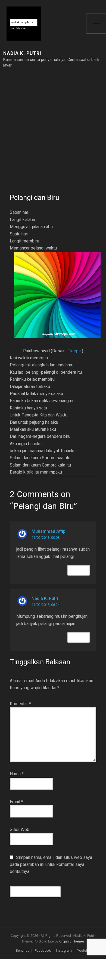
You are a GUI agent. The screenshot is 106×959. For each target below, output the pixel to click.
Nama (17, 773)
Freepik (74, 350)
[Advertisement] (53, 137)
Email (16, 801)
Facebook (43, 951)
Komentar (20, 703)
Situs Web (19, 829)
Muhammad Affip (49, 531)
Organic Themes (72, 941)
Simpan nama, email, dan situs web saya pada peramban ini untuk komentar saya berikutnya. (51, 864)
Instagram (64, 951)
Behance (22, 951)
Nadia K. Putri (22, 53)
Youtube (83, 951)
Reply (78, 570)
